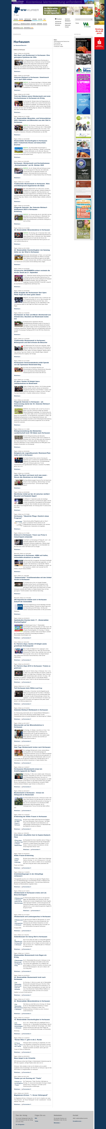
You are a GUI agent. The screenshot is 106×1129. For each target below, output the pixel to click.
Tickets (77, 23)
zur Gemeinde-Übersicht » (20, 45)
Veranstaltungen (25, 23)
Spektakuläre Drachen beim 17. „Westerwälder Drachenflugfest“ (31, 621)
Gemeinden (39, 23)
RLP (44, 19)
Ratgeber (33, 23)
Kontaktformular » (77, 1121)
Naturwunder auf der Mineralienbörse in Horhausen (29, 726)
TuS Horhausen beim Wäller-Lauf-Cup (28, 688)
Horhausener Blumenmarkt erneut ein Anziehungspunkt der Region (28, 770)
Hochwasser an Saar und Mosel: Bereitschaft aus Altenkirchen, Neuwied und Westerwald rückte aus (32, 317)
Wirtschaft (27, 19)
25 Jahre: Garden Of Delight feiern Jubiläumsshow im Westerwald (27, 382)
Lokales (15, 23)
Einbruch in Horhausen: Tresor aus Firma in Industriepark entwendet (30, 536)
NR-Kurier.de (58, 23)
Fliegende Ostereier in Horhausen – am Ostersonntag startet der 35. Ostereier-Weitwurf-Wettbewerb (32, 404)
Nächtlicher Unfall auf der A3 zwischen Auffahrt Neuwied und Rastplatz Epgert (32, 495)
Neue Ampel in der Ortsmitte (24, 1058)
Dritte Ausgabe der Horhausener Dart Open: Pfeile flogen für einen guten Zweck (30, 293)
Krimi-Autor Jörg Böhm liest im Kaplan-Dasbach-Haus (32, 836)
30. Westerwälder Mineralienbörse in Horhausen (32, 230)
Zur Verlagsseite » (20, 1124)
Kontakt (67, 27)
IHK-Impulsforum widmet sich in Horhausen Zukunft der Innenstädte (30, 601)
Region (16, 19)
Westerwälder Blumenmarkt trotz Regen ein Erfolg (30, 956)
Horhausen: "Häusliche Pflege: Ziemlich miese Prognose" (31, 517)
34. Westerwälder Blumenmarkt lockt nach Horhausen (30, 978)
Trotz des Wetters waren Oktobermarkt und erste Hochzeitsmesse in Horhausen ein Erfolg (32, 97)
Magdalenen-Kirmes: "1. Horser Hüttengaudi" (31, 1095)
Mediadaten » (57, 1123)
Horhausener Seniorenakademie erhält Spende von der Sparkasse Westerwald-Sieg (31, 363)
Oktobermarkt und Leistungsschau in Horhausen (32, 916)
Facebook (59, 19)
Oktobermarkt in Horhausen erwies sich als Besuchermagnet (30, 894)
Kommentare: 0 (27, 638)
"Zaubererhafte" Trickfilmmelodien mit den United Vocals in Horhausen (32, 578)
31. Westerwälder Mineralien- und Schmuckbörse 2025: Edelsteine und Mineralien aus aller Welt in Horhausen (32, 120)
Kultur (40, 19)
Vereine (34, 19)
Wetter (45, 23)
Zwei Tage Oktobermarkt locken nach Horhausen (32, 747)
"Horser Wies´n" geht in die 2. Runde (28, 1040)
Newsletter (57, 25)
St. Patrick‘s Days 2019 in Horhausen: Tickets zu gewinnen (32, 667)
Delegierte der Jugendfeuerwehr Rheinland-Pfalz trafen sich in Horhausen (32, 454)
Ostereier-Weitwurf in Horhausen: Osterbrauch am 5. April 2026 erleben (31, 78)
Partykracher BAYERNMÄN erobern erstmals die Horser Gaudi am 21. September (32, 271)
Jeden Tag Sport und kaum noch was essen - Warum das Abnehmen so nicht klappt (31, 476)
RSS (36, 1118)
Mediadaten (67, 21)
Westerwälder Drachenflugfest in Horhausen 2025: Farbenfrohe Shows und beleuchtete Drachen (30, 143)
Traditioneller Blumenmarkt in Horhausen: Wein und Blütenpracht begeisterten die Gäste (32, 185)
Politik (21, 19)
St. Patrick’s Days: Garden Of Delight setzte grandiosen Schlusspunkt (30, 645)
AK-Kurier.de (58, 21)
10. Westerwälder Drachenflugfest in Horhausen (32, 1019)
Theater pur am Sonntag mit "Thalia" (28, 1078)
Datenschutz (68, 23)
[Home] (14, 15)
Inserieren (67, 19)
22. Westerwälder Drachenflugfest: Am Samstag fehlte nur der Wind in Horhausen (32, 251)
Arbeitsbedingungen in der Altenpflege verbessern (28, 875)
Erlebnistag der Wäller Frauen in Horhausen (30, 816)
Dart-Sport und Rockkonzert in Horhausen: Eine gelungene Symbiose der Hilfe (32, 56)
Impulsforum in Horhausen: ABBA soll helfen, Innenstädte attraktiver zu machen (31, 556)
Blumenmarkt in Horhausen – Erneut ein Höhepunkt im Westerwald (29, 794)
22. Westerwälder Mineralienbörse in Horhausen (32, 1001)
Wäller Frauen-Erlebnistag (24, 855)
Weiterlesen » (17, 71)
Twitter (36, 1121)
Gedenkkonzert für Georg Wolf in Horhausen (30, 937)
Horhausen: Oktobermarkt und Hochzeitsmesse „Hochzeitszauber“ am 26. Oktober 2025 (32, 164)
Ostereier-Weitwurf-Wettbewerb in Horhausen (31, 710)
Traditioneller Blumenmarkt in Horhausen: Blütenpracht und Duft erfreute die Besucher (30, 341)
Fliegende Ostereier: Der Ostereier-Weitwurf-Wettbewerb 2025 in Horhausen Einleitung (30, 209)
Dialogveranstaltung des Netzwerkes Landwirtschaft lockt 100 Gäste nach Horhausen (32, 432)
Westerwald (18, 27)
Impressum (67, 25)
